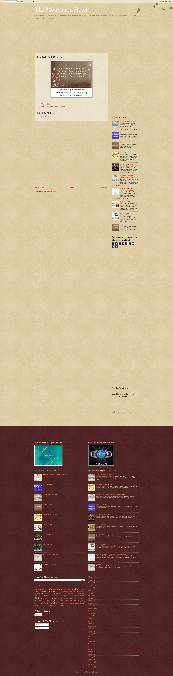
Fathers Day (70, 593)
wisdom (63, 106)
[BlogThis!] (44, 104)
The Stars (46, 605)
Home (71, 188)
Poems (40, 600)
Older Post (104, 188)
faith (54, 593)
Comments (40, 628)
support (36, 605)
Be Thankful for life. (48, 534)
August (90, 600)
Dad (65, 591)
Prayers (61, 600)
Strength (79, 603)
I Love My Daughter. (102, 524)
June (89, 595)
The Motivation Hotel (61, 9)
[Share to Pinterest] (49, 104)
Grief (63, 596)
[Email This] (42, 104)
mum (61, 598)
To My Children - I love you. (51, 554)
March (90, 588)
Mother (56, 598)
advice (43, 589)
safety (35, 603)
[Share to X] (46, 104)
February (90, 585)
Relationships (72, 600)
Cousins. (122, 224)
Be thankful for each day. (127, 164)
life (83, 595)
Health (69, 595)
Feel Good (78, 593)
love (48, 598)
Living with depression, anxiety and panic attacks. (128, 176)
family (61, 593)
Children (50, 591)
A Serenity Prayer (125, 201)
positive (48, 600)
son (57, 603)
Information (77, 595)
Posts (39, 624)
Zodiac (64, 605)
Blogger (95, 672)
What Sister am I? (48, 544)
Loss (41, 598)
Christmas (59, 591)
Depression (80, 591)
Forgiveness (37, 595)
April (89, 590)
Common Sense (125, 143)
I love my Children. (125, 133)
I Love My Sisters (125, 213)
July (89, 598)
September (91, 603)
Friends (45, 596)
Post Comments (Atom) (50, 191)
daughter (72, 591)
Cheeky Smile (39, 591)
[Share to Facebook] (48, 104)
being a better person (48, 106)
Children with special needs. (128, 121)
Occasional (75, 598)
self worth (57, 106)
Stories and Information (67, 603)
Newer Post (39, 188)
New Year (68, 598)
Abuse (35, 589)
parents (82, 598)
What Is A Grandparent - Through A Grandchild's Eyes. (128, 189)
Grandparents (55, 595)
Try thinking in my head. (50, 564)
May (89, 593)
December (91, 580)
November (91, 608)
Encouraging (47, 593)
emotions (37, 593)
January (90, 583)
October (90, 606)
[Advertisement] (86, 36)
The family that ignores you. (128, 153)
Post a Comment (44, 116)
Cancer (81, 589)
